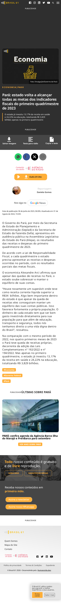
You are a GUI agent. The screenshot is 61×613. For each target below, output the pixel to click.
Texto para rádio (30, 143)
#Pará (6, 381)
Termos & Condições (34, 565)
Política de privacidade (12, 565)
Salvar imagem (9, 143)
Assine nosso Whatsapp (21, 506)
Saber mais (49, 595)
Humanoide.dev (44, 570)
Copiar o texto (52, 143)
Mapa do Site (11, 545)
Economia (9, 87)
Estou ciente (37, 595)
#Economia (9, 369)
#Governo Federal (12, 375)
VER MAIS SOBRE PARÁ (30, 444)
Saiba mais (13, 473)
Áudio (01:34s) (35, 177)
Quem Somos (11, 541)
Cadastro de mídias (38, 473)
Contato (8, 549)
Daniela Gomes (44, 192)
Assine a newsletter (19, 499)
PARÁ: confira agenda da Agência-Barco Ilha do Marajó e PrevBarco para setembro (30, 437)
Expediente (50, 565)
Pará (21, 87)
